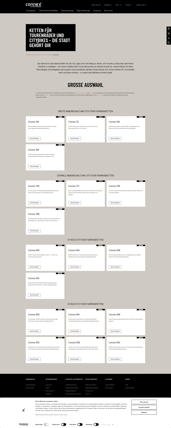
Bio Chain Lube (89, 391)
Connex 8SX (33, 278)
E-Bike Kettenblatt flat (71, 391)
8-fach (81, 93)
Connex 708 (114, 185)
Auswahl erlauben (144, 407)
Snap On (48, 388)
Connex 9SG (34, 342)
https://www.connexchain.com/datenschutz (49, 417)
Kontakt (127, 379)
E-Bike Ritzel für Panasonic (72, 388)
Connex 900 (33, 314)
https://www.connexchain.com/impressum (49, 419)
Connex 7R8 (33, 213)
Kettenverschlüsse (67, 10)
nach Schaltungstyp (30, 385)
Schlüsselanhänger (110, 385)
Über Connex (108, 10)
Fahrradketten (37, 55)
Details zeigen (106, 424)
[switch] (63, 424)
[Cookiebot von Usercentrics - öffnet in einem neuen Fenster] (23, 424)
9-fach (77, 93)
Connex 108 (114, 121)
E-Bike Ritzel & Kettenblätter (48, 10)
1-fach (91, 93)
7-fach (85, 93)
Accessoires (97, 10)
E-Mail (126, 385)
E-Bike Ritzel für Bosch (71, 385)
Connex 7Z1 (47, 95)
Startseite (28, 55)
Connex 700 (33, 185)
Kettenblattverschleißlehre (92, 388)
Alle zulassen (144, 402)
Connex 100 (33, 121)
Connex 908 (114, 314)
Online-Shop (94, 5)
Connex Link (49, 385)
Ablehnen (144, 412)
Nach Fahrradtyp (47, 55)
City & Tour (56, 55)
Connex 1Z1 (73, 121)
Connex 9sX (100, 95)
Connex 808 (114, 250)
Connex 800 (33, 250)
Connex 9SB (74, 342)
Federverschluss (50, 391)
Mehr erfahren (34, 138)
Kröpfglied (48, 394)
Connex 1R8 (33, 149)
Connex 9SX (114, 342)
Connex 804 (74, 250)
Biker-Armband (109, 388)
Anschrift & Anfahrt (129, 388)
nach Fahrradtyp (30, 388)
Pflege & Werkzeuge (83, 10)
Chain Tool (88, 394)
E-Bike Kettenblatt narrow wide (73, 394)
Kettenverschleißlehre (91, 385)
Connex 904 (74, 314)
